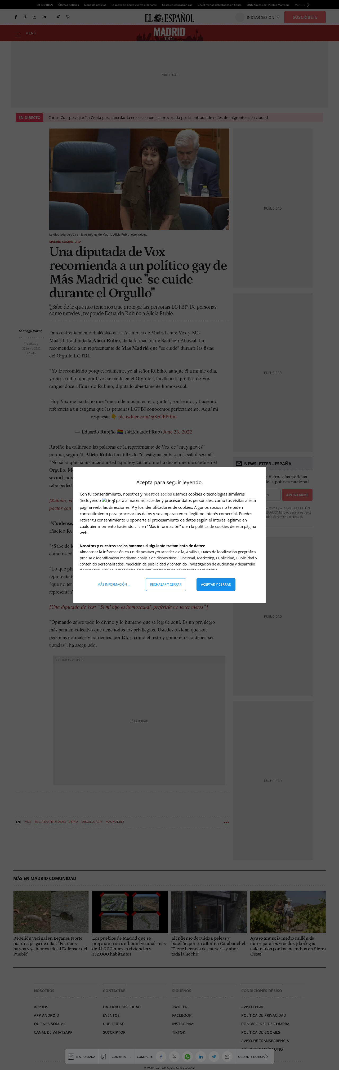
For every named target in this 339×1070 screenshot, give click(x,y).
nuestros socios (158, 494)
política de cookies (212, 526)
